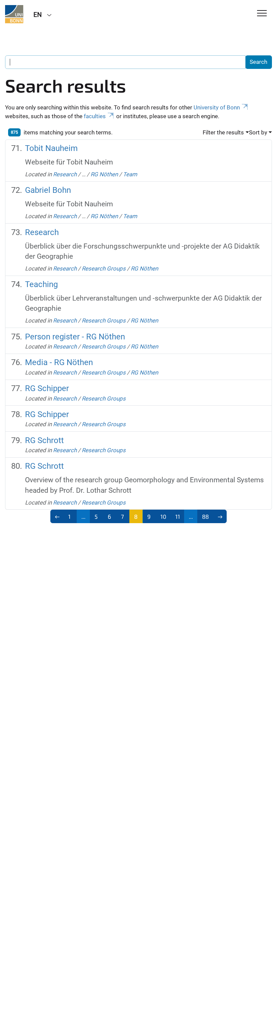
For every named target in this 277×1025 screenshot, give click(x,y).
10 (163, 516)
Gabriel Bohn (48, 190)
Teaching (41, 284)
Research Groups (104, 268)
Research (65, 174)
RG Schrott (44, 440)
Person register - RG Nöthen (75, 336)
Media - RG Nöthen (59, 362)
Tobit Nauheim (51, 148)
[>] (220, 516)
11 (177, 516)
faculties (95, 116)
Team (130, 174)
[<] (57, 516)
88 (205, 516)
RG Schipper (47, 388)
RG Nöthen (104, 174)
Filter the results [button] (223, 132)
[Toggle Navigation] (262, 14)
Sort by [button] (258, 132)
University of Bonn (217, 107)
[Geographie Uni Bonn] (14, 14)
